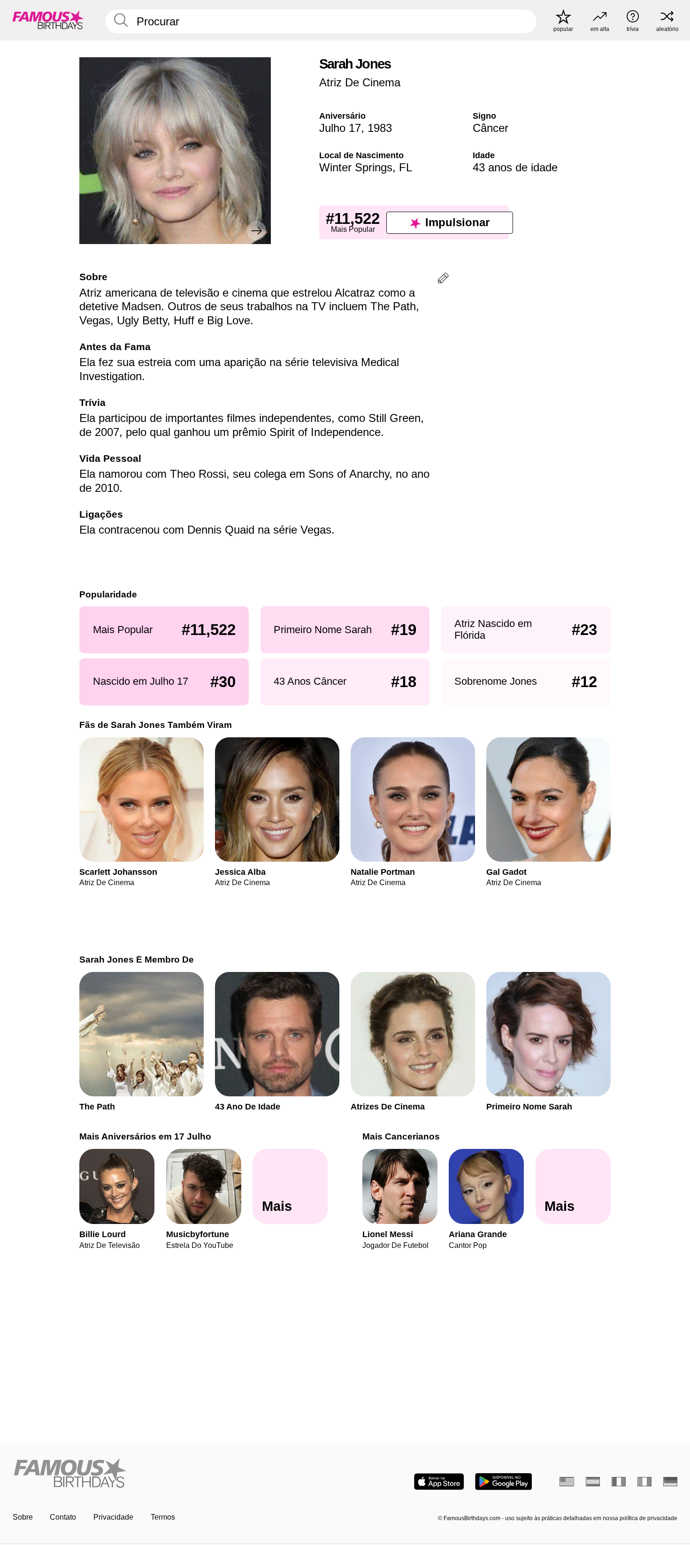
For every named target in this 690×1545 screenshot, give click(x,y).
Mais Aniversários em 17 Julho (145, 1136)
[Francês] (619, 1481)
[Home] (176, 1474)
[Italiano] (644, 1481)
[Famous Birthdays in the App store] (439, 1481)
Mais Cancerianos (401, 1136)
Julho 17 (340, 128)
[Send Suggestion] (443, 279)
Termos (163, 1517)
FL (405, 167)
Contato (63, 1517)
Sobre (23, 1517)
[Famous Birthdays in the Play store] (503, 1481)
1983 (380, 128)
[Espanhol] (593, 1481)
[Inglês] (567, 1481)
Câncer (490, 128)
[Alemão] (670, 1481)
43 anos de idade (515, 167)
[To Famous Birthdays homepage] (48, 20)
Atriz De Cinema (359, 82)
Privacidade (113, 1517)
